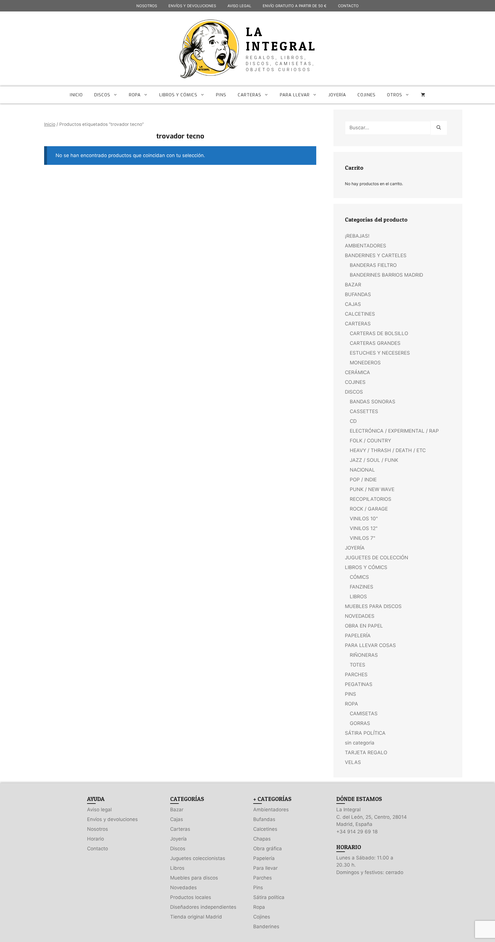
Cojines (261, 917)
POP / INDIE (363, 479)
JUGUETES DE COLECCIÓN (376, 557)
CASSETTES (364, 411)
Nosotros (97, 829)
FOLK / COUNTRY (370, 440)
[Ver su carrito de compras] (423, 94)
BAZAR (353, 285)
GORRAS (360, 723)
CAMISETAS (364, 713)
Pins (258, 887)
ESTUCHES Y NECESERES (380, 353)
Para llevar (265, 868)
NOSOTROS (146, 5)
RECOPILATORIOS (370, 499)
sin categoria (359, 743)
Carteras (180, 829)
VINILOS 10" (364, 518)
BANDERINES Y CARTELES (375, 255)
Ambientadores (271, 809)
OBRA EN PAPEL (364, 626)
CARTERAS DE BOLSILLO (379, 333)
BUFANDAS (358, 294)
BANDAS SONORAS (372, 401)
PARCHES (356, 674)
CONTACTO (348, 5)
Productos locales (190, 897)
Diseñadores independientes (203, 907)
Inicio (49, 124)
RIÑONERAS (364, 655)
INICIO (76, 95)
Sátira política (268, 897)
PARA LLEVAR (295, 95)
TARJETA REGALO (366, 752)
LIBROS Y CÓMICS (178, 95)
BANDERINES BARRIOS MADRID (386, 275)
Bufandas (264, 819)
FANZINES (361, 587)
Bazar (176, 809)
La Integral (281, 39)
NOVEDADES (359, 616)
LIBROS (358, 596)
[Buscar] (439, 128)
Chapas (262, 839)
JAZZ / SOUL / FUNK (374, 460)
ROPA (135, 95)
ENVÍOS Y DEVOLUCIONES (192, 5)
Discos (177, 848)
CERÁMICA (357, 372)
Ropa (259, 907)
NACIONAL (362, 470)
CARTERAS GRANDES (375, 343)
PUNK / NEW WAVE (372, 489)
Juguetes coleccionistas (197, 858)
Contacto (97, 848)
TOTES (357, 665)
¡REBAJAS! (357, 236)
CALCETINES (360, 314)
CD (353, 421)
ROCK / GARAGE (369, 509)
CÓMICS (359, 577)
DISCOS (102, 95)
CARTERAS (249, 95)
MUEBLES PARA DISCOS (373, 606)
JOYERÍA (337, 95)
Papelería (264, 858)
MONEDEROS (365, 363)
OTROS (394, 95)
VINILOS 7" (362, 538)
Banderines (266, 926)
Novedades (183, 887)
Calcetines (265, 829)
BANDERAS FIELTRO (373, 265)
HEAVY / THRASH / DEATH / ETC (388, 450)
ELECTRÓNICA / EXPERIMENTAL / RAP (394, 431)
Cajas (176, 819)
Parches (262, 878)
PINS (221, 95)
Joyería (178, 839)
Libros (177, 868)
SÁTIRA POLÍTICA (365, 733)
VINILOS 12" (364, 528)
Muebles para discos (194, 878)
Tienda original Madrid (196, 917)
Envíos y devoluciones (112, 819)
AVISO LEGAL (239, 5)
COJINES (367, 95)
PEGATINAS (358, 684)
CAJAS (353, 304)
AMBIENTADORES (365, 246)
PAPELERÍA (358, 635)
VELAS (353, 762)
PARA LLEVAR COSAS (370, 645)
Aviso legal (99, 809)
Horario (95, 839)
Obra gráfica (267, 848)
